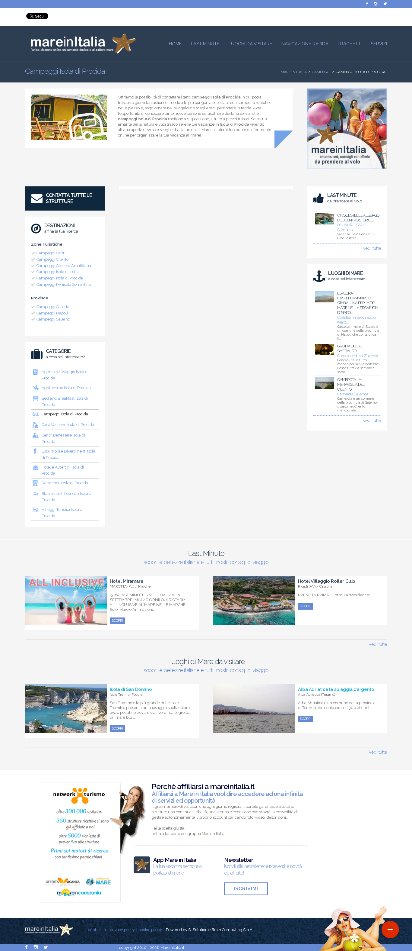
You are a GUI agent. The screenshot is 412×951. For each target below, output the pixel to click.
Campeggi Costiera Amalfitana (63, 265)
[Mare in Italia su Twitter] (385, 4)
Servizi (379, 44)
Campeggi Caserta (52, 307)
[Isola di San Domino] (66, 729)
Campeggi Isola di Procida (59, 278)
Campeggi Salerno (53, 319)
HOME (175, 44)
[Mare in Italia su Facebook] (367, 4)
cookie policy (150, 929)
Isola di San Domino (131, 689)
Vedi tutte (378, 644)
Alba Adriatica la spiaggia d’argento (336, 689)
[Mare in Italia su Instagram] (375, 4)
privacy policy (122, 929)
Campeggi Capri (50, 253)
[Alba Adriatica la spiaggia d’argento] (254, 729)
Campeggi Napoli (52, 313)
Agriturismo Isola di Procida (66, 387)
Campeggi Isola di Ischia (58, 271)
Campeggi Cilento (52, 259)
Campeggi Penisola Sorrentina (63, 284)
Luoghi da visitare (250, 44)
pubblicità (97, 929)
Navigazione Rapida (304, 44)
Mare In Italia (293, 72)
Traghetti (350, 44)
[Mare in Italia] (80, 52)
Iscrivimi (246, 888)
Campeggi (321, 72)
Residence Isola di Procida (65, 483)
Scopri (117, 621)
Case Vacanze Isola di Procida (68, 424)
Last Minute (205, 44)
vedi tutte (372, 248)
